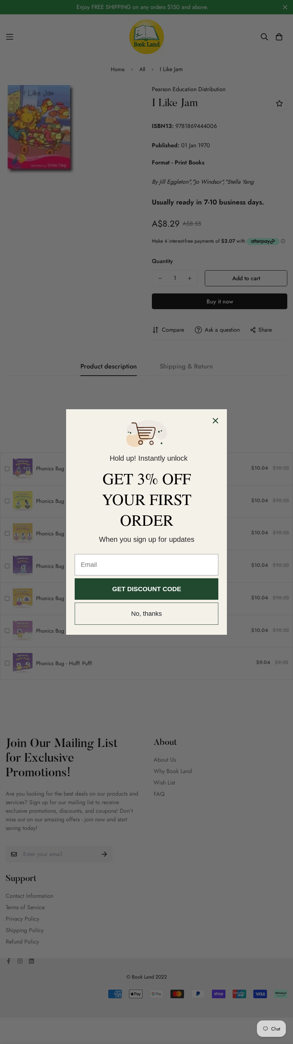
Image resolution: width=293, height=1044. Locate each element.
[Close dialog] (215, 420)
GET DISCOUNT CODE (146, 589)
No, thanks (146, 613)
